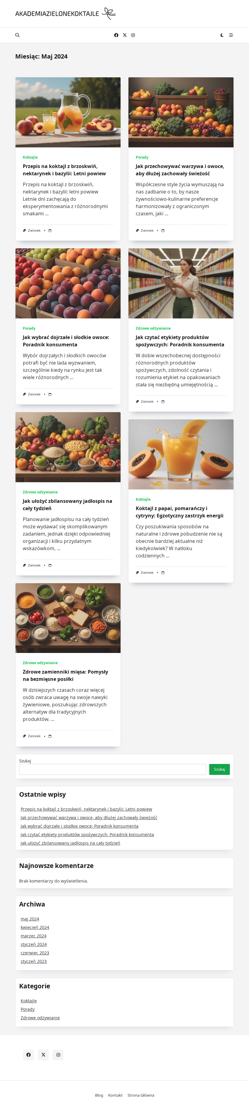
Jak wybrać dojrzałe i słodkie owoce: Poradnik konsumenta (79, 826)
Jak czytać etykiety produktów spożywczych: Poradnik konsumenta (87, 834)
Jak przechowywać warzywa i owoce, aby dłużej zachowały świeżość (89, 817)
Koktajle (30, 157)
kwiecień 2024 (35, 927)
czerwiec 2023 (35, 953)
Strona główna (141, 1095)
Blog (99, 1095)
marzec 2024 (33, 936)
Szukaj (25, 761)
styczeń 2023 (34, 961)
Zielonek (34, 230)
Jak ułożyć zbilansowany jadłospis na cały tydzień (70, 843)
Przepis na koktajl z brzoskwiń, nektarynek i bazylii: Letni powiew (86, 809)
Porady (142, 157)
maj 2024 (30, 919)
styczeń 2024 (34, 944)
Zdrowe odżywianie (153, 328)
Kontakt (115, 1095)
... (47, 213)
